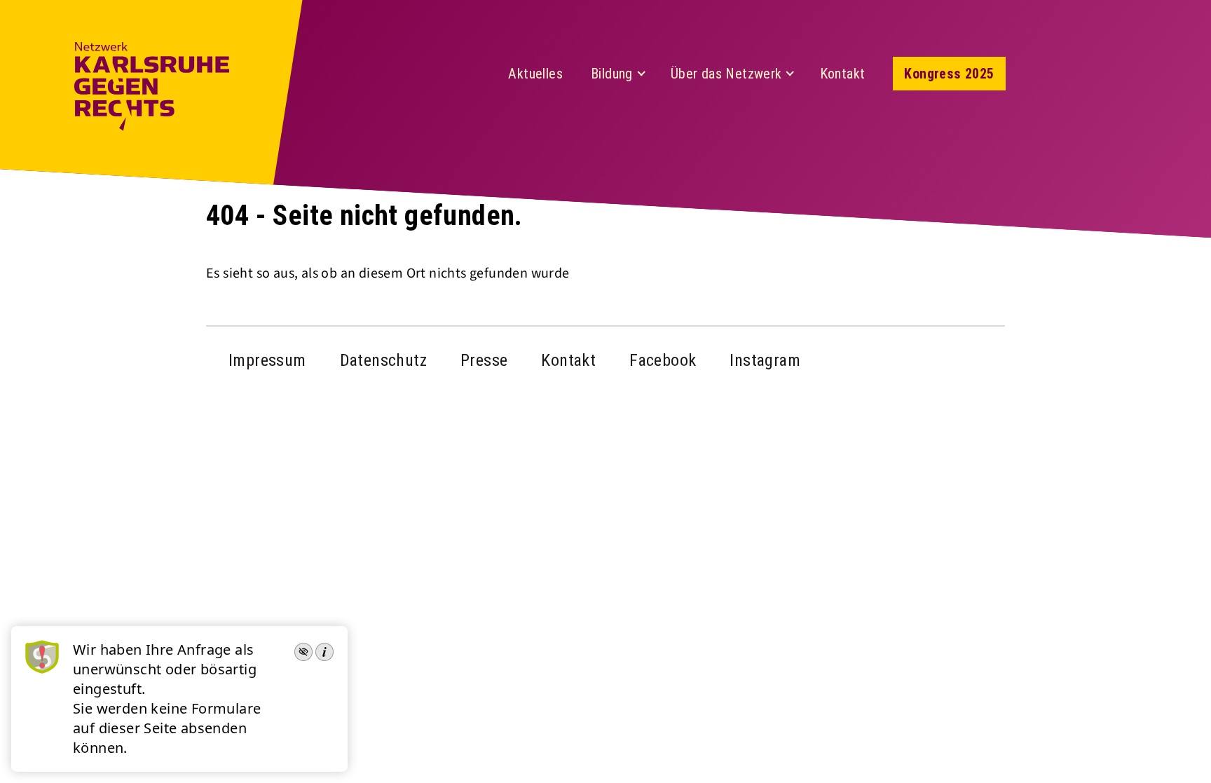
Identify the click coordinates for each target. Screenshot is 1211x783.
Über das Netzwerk (726, 73)
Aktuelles (535, 73)
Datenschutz (383, 360)
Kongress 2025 (949, 73)
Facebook (662, 360)
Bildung (612, 73)
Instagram (765, 360)
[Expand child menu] (641, 74)
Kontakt (843, 73)
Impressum (267, 360)
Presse (483, 360)
